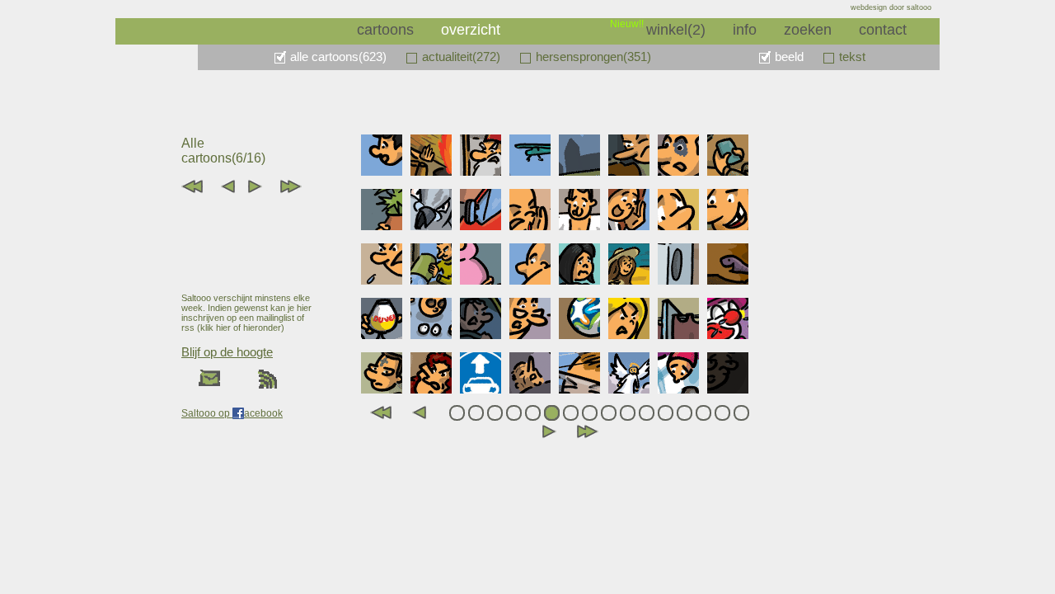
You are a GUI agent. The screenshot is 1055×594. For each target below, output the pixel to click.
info (745, 29)
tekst (852, 57)
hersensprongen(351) (593, 57)
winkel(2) (676, 29)
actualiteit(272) (461, 57)
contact (883, 29)
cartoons (385, 29)
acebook (263, 413)
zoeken (808, 29)
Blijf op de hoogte (227, 352)
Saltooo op (206, 413)
